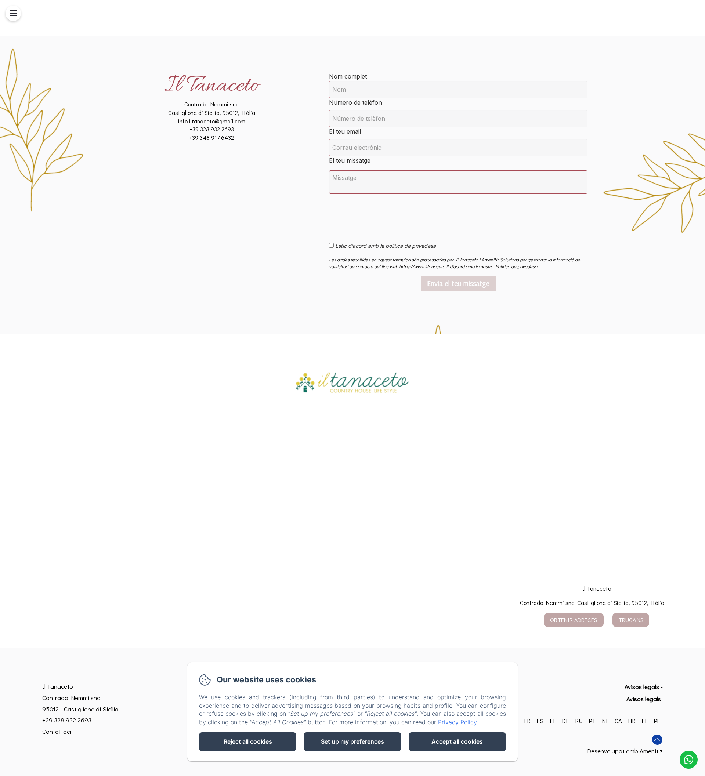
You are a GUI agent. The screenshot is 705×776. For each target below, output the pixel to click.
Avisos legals (642, 686)
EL (644, 721)
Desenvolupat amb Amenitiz (625, 751)
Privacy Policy (457, 722)
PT (592, 721)
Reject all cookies (248, 741)
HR (632, 721)
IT (553, 721)
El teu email (345, 131)
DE (565, 721)
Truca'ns (631, 620)
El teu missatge (349, 160)
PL (657, 721)
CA (618, 721)
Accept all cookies (457, 741)
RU (579, 721)
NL (605, 721)
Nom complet (348, 76)
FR (527, 721)
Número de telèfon (355, 102)
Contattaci (56, 731)
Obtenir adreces (573, 620)
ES (540, 721)
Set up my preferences (352, 741)
